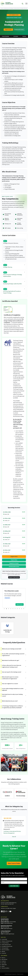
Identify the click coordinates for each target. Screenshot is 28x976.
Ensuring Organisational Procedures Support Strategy (12, 291)
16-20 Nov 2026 (6, 512)
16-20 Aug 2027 (6, 537)
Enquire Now (14, 560)
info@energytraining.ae (8, 923)
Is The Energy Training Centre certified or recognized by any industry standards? (12, 706)
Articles (3, 966)
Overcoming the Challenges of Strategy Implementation (12, 274)
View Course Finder (14, 863)
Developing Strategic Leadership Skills (12, 283)
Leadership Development (12, 591)
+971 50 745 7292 (6, 927)
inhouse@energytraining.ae (9, 934)
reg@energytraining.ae (8, 928)
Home (2, 8)
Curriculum (15, 36)
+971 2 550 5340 (5, 920)
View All (14, 836)
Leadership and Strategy (8, 8)
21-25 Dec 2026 (6, 518)
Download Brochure (19, 29)
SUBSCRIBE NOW (14, 886)
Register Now (8, 29)
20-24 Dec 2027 (6, 550)
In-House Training (5, 942)
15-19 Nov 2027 (6, 544)
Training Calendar (5, 948)
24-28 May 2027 (6, 531)
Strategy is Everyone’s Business (10, 242)
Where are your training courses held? (11, 649)
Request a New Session (14, 577)
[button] (4, 608)
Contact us (4, 961)
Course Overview (5, 36)
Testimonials (4, 964)
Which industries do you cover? (10, 701)
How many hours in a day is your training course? (12, 695)
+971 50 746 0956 (12, 921)
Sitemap (3, 951)
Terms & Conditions (5, 949)
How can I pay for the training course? (11, 672)
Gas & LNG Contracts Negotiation (11, 833)
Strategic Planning (7, 266)
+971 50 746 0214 (6, 932)
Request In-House (14, 563)
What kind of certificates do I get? (10, 660)
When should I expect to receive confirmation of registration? (10, 677)
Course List (4, 953)
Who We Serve (4, 959)
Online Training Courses (6, 944)
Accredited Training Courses (7, 946)
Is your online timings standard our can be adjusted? (12, 689)
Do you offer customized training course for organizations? (13, 654)
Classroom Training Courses (7, 941)
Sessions (24, 36)
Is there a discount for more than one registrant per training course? (11, 666)
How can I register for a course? (10, 683)
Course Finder (4, 939)
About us (3, 957)
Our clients (4, 963)
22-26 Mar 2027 (6, 525)
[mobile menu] (26, 3)
